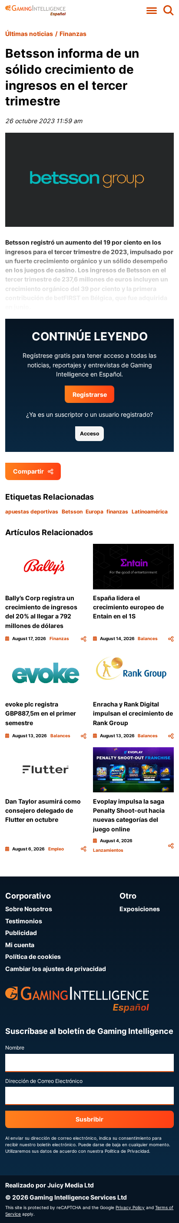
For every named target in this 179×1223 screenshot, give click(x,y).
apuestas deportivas (31, 511)
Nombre (14, 1047)
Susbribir (89, 1119)
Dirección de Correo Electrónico (44, 1081)
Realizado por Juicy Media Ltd (49, 1185)
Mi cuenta (19, 944)
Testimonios (23, 921)
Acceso (89, 433)
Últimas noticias (29, 33)
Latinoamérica (150, 511)
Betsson (72, 511)
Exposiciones (139, 908)
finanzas (117, 511)
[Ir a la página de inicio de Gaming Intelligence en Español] (35, 10)
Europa (94, 511)
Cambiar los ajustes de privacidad (55, 968)
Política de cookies (33, 956)
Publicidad (21, 932)
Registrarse (90, 394)
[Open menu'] (151, 10)
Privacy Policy (130, 1207)
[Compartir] (83, 638)
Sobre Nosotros (28, 908)
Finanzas (73, 33)
